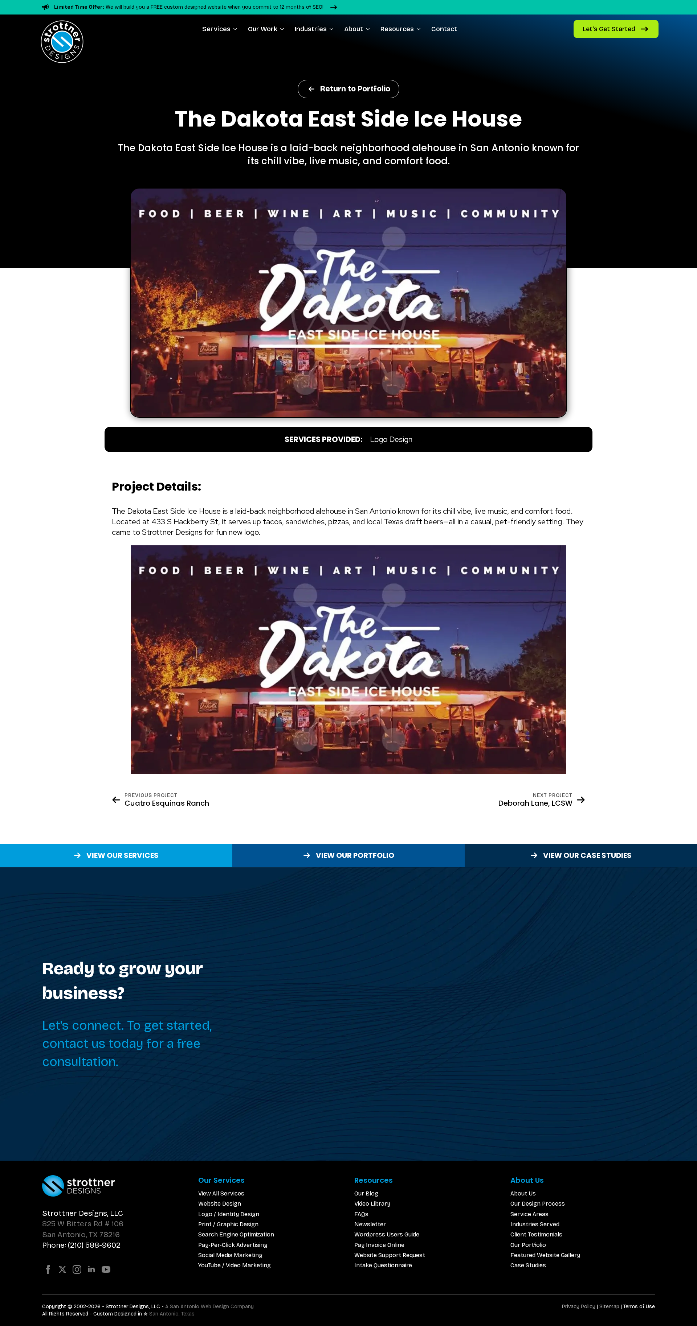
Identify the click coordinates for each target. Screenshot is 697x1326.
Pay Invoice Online (379, 1245)
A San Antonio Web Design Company (209, 1307)
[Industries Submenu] (333, 29)
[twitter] (62, 1269)
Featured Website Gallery (545, 1255)
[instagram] (77, 1269)
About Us (523, 1193)
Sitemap (609, 1307)
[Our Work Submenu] (283, 29)
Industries (311, 29)
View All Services (221, 1193)
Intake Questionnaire (383, 1265)
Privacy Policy (578, 1307)
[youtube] (106, 1269)
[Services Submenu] (236, 29)
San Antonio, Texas (172, 1314)
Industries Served (534, 1224)
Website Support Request (389, 1255)
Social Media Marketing (230, 1255)
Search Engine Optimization (236, 1234)
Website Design (219, 1203)
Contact (444, 29)
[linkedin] (91, 1269)
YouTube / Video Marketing (234, 1265)
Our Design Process (537, 1203)
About (353, 29)
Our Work (262, 29)
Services (216, 29)
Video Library (372, 1203)
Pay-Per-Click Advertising (233, 1245)
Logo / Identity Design (228, 1214)
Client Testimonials (536, 1234)
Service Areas (529, 1214)
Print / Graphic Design (228, 1224)
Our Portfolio (528, 1245)
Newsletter (370, 1224)
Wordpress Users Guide (386, 1234)
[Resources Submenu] (420, 29)
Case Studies (528, 1265)
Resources (397, 29)
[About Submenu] (369, 29)
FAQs (361, 1214)
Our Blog (366, 1193)
